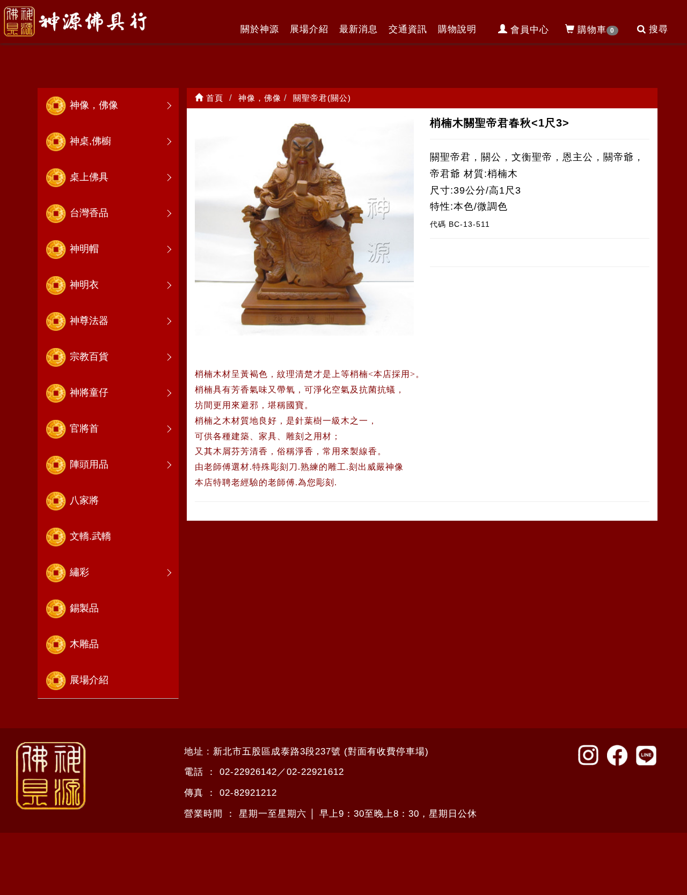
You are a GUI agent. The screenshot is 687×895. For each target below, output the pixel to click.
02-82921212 (248, 793)
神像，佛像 (94, 105)
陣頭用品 (89, 464)
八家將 (84, 500)
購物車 (596, 30)
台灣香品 (89, 213)
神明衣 (84, 284)
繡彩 (79, 572)
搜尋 (658, 29)
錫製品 (84, 608)
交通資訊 (408, 29)
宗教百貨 (89, 356)
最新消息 (358, 29)
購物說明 (457, 29)
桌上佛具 (89, 177)
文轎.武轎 (90, 536)
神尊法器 (89, 320)
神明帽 (84, 248)
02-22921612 (315, 772)
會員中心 (529, 30)
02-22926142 (248, 772)
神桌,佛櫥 (90, 141)
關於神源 (259, 29)
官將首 (84, 428)
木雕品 (84, 644)
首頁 (213, 97)
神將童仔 (89, 392)
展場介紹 (309, 29)
